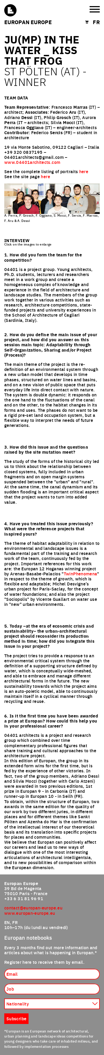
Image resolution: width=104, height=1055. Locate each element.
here (83, 171)
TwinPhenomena (80, 573)
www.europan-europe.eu (29, 913)
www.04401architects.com (32, 162)
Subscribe (16, 1018)
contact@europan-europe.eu (33, 907)
